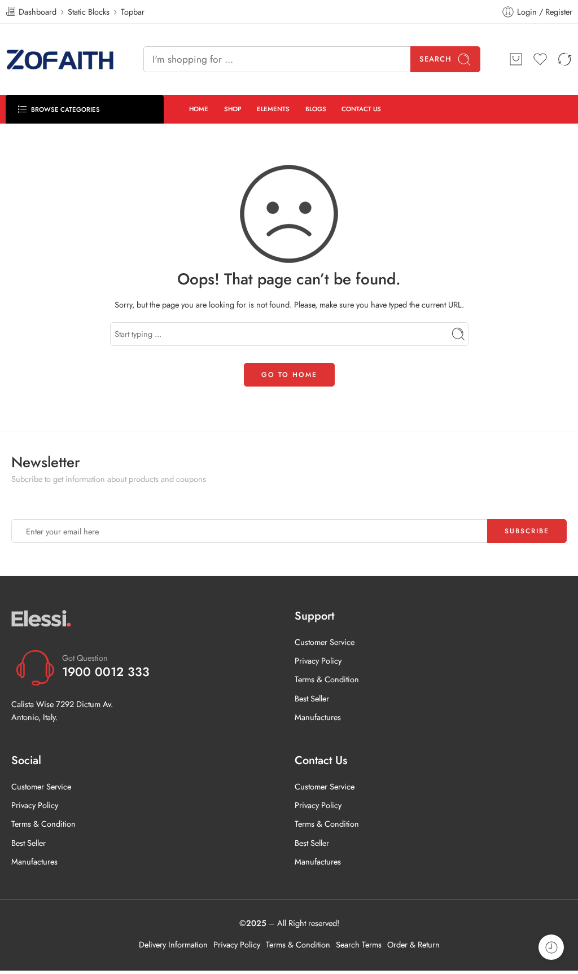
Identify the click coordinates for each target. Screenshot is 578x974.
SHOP (233, 108)
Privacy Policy (318, 660)
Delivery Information (173, 944)
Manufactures (318, 717)
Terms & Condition (327, 679)
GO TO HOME (289, 375)
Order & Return (413, 944)
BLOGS (315, 108)
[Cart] (516, 59)
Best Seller (312, 698)
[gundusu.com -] (60, 59)
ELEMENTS (273, 108)
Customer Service (324, 642)
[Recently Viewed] (551, 947)
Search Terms (359, 944)
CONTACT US (361, 108)
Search (435, 59)
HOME (198, 108)
